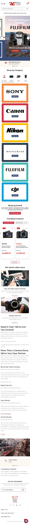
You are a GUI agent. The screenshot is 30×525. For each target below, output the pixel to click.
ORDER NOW (11, 54)
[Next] (28, 38)
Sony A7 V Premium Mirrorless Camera (6, 246)
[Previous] (1, 38)
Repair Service (15, 316)
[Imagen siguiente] (13, 234)
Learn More (3, 434)
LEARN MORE (21, 54)
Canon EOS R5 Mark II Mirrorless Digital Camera (22, 246)
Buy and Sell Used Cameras (15, 289)
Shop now (15, 96)
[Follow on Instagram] (13, 505)
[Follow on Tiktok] (20, 505)
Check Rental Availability (6, 413)
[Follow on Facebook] (10, 505)
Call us (10, 461)
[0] (27, 3)
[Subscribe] (22, 490)
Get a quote (14, 322)
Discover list (14, 295)
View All (14, 262)
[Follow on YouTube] (16, 505)
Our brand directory (15, 213)
